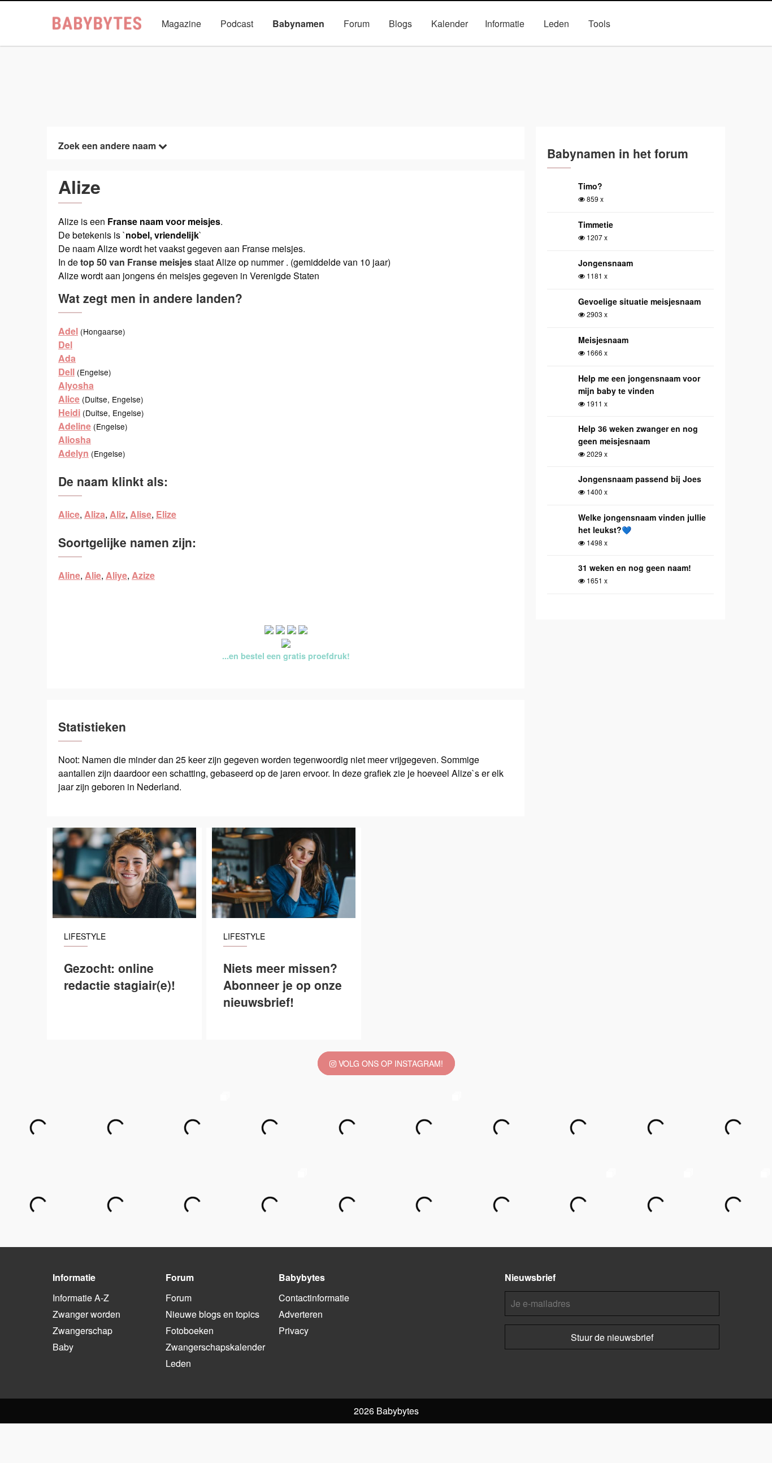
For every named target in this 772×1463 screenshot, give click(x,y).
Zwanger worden (86, 1314)
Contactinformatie (314, 1297)
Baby (63, 1346)
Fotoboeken (190, 1330)
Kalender (449, 23)
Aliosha (74, 439)
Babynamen (298, 23)
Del (65, 344)
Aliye (116, 575)
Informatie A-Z (81, 1297)
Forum (357, 23)
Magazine (181, 23)
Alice (69, 398)
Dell (66, 371)
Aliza (94, 514)
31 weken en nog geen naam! (634, 567)
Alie (93, 575)
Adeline (74, 425)
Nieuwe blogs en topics (212, 1314)
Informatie (504, 23)
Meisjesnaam (603, 339)
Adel (68, 330)
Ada (67, 358)
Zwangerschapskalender (215, 1346)
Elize (166, 514)
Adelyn (73, 453)
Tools (599, 23)
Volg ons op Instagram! (389, 1063)
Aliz (117, 514)
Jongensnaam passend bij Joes (639, 478)
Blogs (400, 23)
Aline (69, 575)
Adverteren (301, 1314)
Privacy (294, 1330)
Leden (556, 23)
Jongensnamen (267, 49)
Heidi (69, 412)
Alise (140, 514)
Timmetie (595, 224)
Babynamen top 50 (499, 49)
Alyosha (76, 385)
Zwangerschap (82, 1330)
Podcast (236, 23)
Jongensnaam (605, 263)
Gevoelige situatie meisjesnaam (639, 301)
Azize (143, 575)
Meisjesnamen (342, 49)
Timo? (590, 186)
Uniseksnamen (418, 49)
